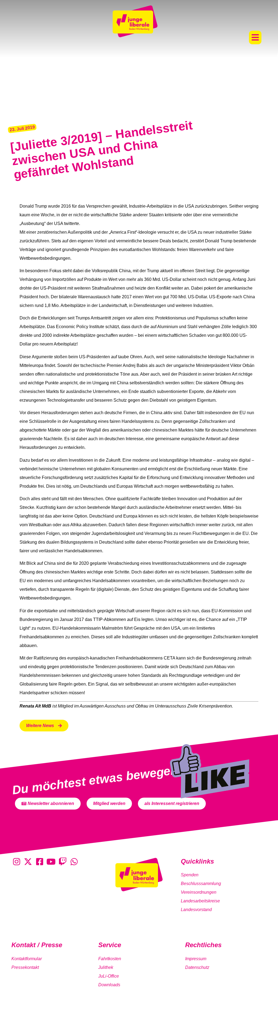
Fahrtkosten (109, 958)
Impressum (195, 958)
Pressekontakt (25, 967)
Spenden (189, 875)
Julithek (105, 967)
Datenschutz (197, 967)
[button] (255, 37)
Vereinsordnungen (198, 892)
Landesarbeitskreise (200, 901)
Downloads (109, 984)
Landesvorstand (196, 909)
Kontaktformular (26, 958)
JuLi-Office (108, 976)
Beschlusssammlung (201, 883)
